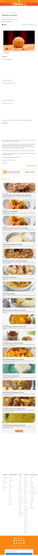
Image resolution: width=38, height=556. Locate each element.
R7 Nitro (10, 495)
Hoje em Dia (26, 519)
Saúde (20, 510)
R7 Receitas (9, 12)
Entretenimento (13, 474)
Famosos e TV (11, 487)
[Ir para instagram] (19, 540)
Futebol (4, 483)
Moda (10, 492)
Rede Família (32, 501)
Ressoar (31, 502)
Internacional (21, 499)
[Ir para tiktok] (17, 543)
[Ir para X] (19, 543)
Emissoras (31, 482)
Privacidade (18, 548)
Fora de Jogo (5, 482)
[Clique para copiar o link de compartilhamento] (11, 21)
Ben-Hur (25, 495)
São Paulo (20, 509)
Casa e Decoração (11, 480)
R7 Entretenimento (4, 12)
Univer (31, 504)
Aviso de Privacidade (11, 551)
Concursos (20, 485)
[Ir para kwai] (21, 540)
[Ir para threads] (24, 540)
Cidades (20, 483)
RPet (9, 499)
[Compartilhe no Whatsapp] (7, 21)
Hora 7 (20, 495)
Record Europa (32, 494)
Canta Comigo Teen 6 (26, 503)
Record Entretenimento (33, 492)
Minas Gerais (21, 501)
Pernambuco (21, 504)
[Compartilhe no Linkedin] (6, 21)
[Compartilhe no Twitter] (2, 21)
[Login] (36, 1)
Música (10, 494)
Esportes (5, 474)
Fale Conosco (14, 548)
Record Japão (32, 495)
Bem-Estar (10, 478)
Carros (20, 482)
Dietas (10, 483)
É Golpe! (20, 493)
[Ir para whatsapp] (21, 543)
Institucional (33, 474)
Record (26, 474)
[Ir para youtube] (24, 543)
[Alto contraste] (2, 24)
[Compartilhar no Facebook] (4, 21)
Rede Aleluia (32, 499)
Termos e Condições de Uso (25, 548)
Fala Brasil (25, 518)
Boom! (25, 497)
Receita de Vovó (14, 12)
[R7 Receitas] (19, 4)
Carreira (31, 478)
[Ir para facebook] (17, 540)
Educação (20, 491)
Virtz (9, 502)
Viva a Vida (10, 504)
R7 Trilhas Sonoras (33, 487)
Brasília (20, 480)
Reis (24, 528)
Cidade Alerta (26, 508)
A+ (4, 24)
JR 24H (20, 474)
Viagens (10, 501)
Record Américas (32, 490)
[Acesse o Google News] (9, 21)
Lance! (4, 485)
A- (6, 24)
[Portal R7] (19, 1)
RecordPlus (31, 485)
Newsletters (32, 483)
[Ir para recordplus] (14, 543)
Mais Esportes (5, 487)
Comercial (31, 480)
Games (10, 490)
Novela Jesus (26, 524)
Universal (31, 506)
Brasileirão (4, 478)
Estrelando (10, 485)
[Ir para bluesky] (14, 540)
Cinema (10, 482)
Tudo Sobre (20, 515)
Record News (32, 497)
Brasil (19, 478)
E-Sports (4, 480)
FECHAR (19, 553)
